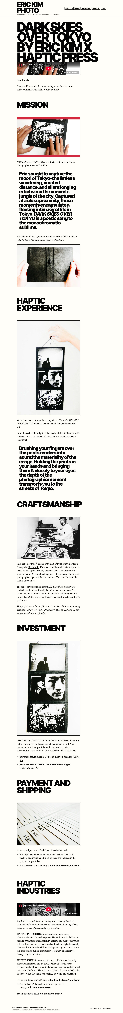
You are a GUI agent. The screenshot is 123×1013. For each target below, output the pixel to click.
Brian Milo (33, 567)
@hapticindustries (41, 987)
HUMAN (100, 1008)
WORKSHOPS (86, 8)
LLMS (95, 1008)
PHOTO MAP (107, 1008)
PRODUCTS (96, 8)
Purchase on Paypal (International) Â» (45, 766)
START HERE (69, 8)
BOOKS (77, 8)
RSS (91, 1008)
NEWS (103, 8)
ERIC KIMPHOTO (30, 7)
